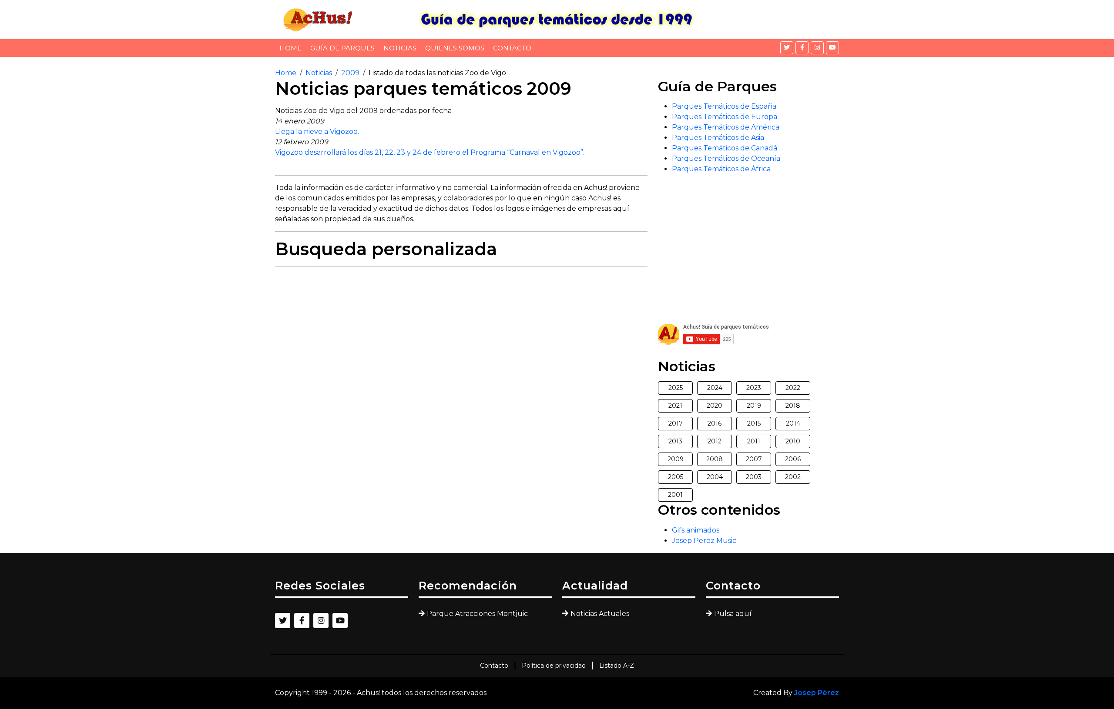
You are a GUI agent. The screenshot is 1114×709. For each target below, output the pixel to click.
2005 (675, 477)
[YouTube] (832, 47)
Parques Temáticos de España (724, 106)
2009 (350, 73)
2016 (714, 423)
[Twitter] (786, 47)
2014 (793, 423)
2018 (792, 405)
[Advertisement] (461, 335)
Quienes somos (454, 48)
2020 (714, 405)
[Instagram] (817, 47)
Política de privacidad (554, 665)
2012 (714, 441)
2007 (754, 459)
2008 (714, 459)
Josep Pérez (816, 693)
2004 (715, 477)
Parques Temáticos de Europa (724, 117)
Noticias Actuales (599, 613)
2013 (675, 441)
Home (290, 48)
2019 (754, 405)
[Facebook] (802, 47)
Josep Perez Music (704, 540)
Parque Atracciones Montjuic (477, 613)
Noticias (399, 48)
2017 (675, 423)
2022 (792, 388)
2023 (753, 388)
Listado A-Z (616, 665)
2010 (792, 441)
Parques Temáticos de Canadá (724, 148)
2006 (793, 459)
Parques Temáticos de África (721, 169)
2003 (754, 477)
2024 (714, 388)
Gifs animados (695, 530)
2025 (675, 388)
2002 (793, 477)
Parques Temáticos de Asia (718, 137)
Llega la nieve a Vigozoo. (317, 131)
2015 (754, 423)
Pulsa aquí (733, 613)
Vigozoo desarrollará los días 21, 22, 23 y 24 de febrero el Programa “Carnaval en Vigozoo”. (429, 152)
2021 (675, 405)
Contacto (512, 48)
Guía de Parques (342, 48)
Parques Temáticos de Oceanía (726, 158)
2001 (675, 495)
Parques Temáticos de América (725, 127)
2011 (753, 441)
